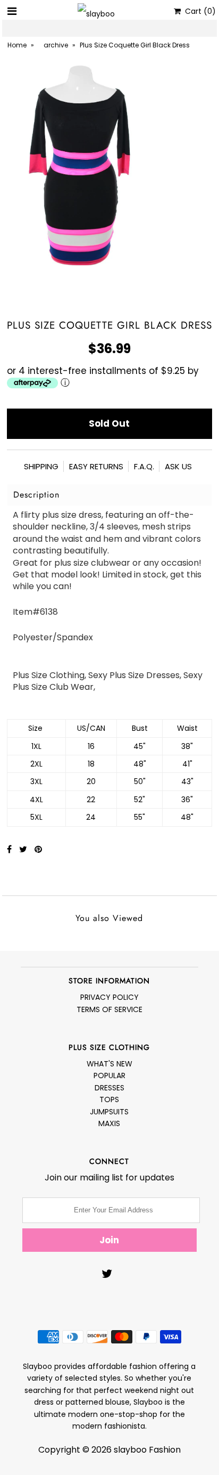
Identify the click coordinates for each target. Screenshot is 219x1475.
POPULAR (109, 1075)
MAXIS (109, 1123)
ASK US (178, 466)
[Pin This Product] (38, 849)
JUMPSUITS (109, 1111)
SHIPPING (41, 466)
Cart (198, 11)
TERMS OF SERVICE (109, 1009)
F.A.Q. (144, 466)
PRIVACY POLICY (109, 997)
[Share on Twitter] (24, 849)
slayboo (130, 1450)
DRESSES (109, 1087)
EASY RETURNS (96, 466)
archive (56, 45)
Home (17, 45)
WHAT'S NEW (109, 1063)
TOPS (109, 1099)
